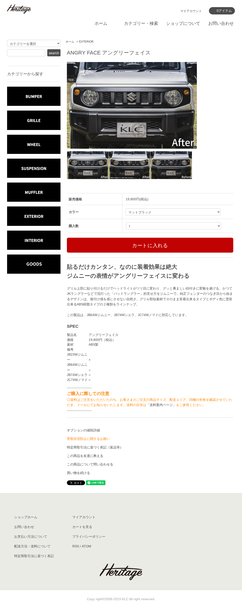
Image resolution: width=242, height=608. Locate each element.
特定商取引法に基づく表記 (34, 556)
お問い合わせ (221, 23)
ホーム (101, 23)
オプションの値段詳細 (83, 430)
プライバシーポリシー (88, 536)
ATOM (86, 546)
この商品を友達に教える (85, 456)
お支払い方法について (30, 536)
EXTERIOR (86, 41)
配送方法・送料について (32, 546)
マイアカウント (191, 11)
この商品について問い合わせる (90, 464)
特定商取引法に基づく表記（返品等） (95, 447)
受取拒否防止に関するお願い (88, 439)
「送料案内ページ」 (161, 405)
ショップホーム (25, 517)
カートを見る (82, 527)
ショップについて (183, 23)
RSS (75, 546)
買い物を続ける (78, 473)
